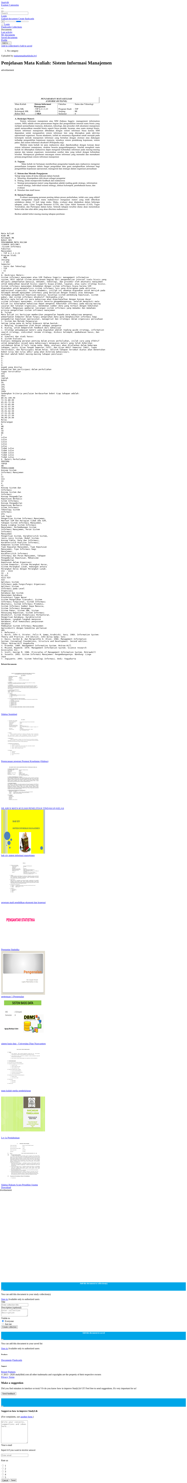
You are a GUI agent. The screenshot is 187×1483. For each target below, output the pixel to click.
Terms (11, 1377)
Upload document (9, 18)
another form (26, 1416)
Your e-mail (6, 1445)
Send (13, 1480)
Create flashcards (26, 18)
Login (4, 16)
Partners (11, 1372)
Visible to (5, 1318)
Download (6, 1187)
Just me (8, 1324)
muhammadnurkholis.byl (25, 56)
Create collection (9, 1327)
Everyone (9, 1321)
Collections (17, 27)
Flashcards (6, 27)
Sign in (4, 1299)
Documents (6, 1360)
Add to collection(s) (10, 46)
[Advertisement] (88, 78)
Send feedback (8, 1394)
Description (11, 1307)
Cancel (5, 1480)
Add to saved (26, 46)
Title (3, 1302)
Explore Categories (10, 5)
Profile (4, 40)
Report (4, 1372)
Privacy (5, 1377)
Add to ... (6, 43)
